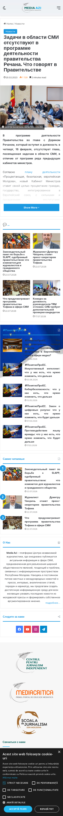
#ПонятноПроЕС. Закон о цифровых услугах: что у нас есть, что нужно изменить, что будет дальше (42, 411)
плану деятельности (42, 172)
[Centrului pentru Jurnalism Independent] (31, 7)
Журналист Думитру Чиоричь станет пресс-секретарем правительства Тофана (45, 257)
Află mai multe (10, 777)
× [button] (59, 752)
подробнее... (53, 602)
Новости (19, 23)
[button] (31, 802)
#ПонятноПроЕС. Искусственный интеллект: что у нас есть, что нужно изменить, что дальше (42, 370)
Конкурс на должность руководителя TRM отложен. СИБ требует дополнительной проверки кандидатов (46, 305)
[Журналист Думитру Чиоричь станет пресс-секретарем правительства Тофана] (46, 241)
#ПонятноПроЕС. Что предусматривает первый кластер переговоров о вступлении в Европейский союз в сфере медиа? (42, 348)
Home (9, 23)
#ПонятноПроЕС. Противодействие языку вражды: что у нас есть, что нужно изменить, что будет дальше (42, 434)
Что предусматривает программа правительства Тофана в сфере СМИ (16, 303)
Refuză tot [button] (47, 809)
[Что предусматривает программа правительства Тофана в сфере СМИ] (16, 288)
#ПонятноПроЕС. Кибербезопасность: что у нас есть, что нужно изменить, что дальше (42, 391)
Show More (31, 207)
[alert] (31, 782)
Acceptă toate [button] (18, 809)
